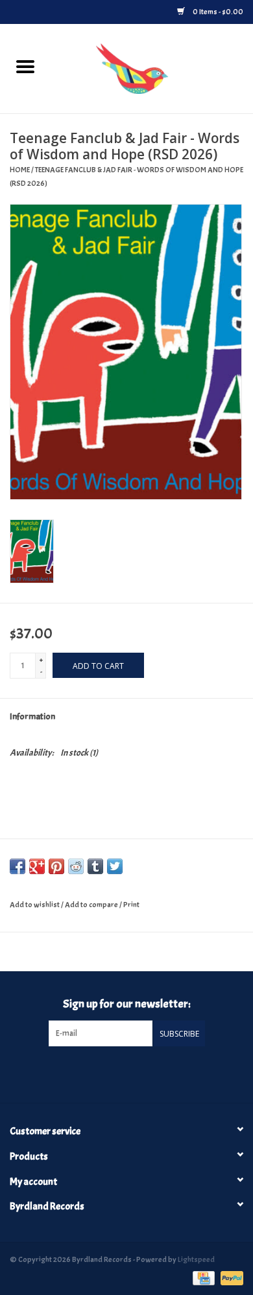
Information (32, 716)
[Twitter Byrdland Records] (115, 1073)
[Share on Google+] (37, 866)
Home (20, 169)
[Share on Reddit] (76, 866)
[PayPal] (229, 1275)
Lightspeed (196, 1259)
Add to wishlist (35, 904)
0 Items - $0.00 (217, 11)
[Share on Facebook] (17, 866)
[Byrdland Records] (151, 66)
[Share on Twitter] (115, 866)
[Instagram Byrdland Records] (137, 1073)
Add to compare (92, 904)
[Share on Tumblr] (95, 866)
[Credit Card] (202, 1275)
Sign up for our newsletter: (127, 1004)
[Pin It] (56, 866)
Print (131, 904)
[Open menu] (25, 66)
